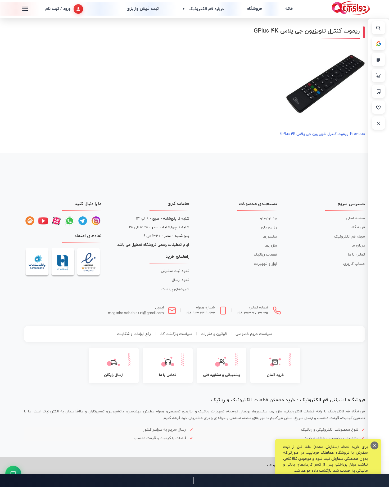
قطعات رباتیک (265, 254)
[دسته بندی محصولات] (378, 59)
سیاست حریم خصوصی (254, 333)
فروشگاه (254, 9)
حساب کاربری (354, 263)
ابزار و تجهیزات (265, 263)
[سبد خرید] (378, 75)
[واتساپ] (69, 221)
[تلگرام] (83, 221)
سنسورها (270, 236)
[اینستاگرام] (96, 221)
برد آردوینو (268, 218)
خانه (289, 9)
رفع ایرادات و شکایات (134, 333)
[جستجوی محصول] (378, 27)
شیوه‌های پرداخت (175, 289)
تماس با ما (356, 254)
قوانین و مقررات (214, 333)
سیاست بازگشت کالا (176, 333)
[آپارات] (56, 221)
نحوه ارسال (180, 280)
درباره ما (358, 245)
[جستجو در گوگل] (378, 43)
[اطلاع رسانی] (378, 91)
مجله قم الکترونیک (349, 236)
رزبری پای (269, 227)
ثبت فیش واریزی (142, 9)
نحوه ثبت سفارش (175, 271)
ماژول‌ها (271, 245)
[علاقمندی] (378, 107)
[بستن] (378, 123)
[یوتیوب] (43, 221)
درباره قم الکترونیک (203, 9)
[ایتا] (30, 221)
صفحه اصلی (355, 218)
